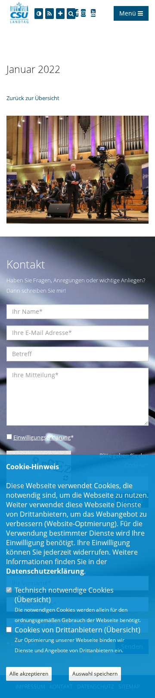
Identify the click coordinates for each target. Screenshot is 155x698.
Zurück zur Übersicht (32, 98)
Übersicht (33, 599)
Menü (128, 13)
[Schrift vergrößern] (60, 13)
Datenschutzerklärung (45, 571)
